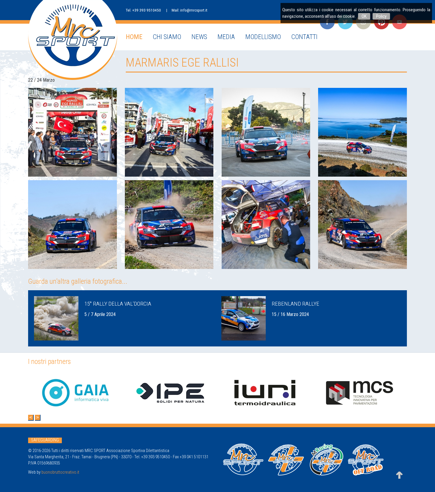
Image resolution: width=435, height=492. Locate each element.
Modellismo (263, 37)
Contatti (304, 37)
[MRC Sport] (72, 40)
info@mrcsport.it (193, 10)
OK (364, 16)
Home (134, 37)
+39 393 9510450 (146, 10)
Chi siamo (167, 37)
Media (226, 37)
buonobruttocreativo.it (60, 472)
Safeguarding (45, 440)
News (199, 37)
